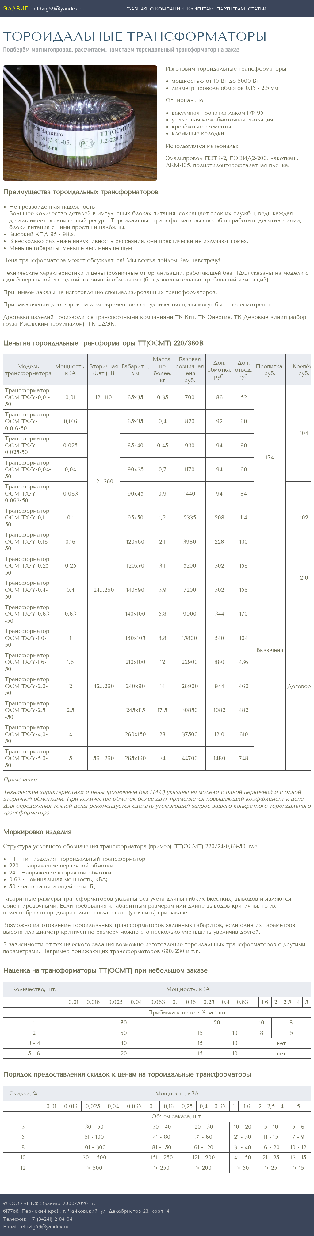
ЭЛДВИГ (15, 8)
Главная (136, 9)
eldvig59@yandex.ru (59, 9)
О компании (167, 9)
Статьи (257, 9)
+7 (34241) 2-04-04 (50, 1219)
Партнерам (230, 9)
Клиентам (200, 9)
